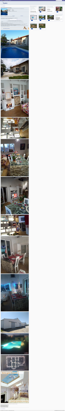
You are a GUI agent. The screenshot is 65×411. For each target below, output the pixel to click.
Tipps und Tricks (48, 9)
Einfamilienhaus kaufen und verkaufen (4, 405)
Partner (6, 0)
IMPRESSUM (63, 410)
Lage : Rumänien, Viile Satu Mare (4, 22)
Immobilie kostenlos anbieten (33, 11)
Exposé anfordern (19, 19)
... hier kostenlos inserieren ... (6, 28)
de (9, 0)
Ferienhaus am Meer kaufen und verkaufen (4, 406)
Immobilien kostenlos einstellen (33, 12)
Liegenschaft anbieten (58, 17)
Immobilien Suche (6, 410)
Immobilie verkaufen (58, 18)
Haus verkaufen (57, 19)
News (7, 0)
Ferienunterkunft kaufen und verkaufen (4, 406)
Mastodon (59, 410)
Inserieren (3, 0)
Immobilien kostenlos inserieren (11, 410)
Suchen (1, 0)
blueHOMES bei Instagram (49, 11)
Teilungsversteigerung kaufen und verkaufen (5, 404)
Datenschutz (61, 410)
